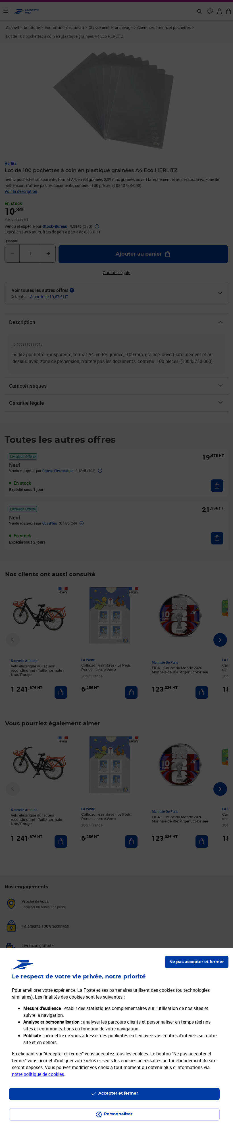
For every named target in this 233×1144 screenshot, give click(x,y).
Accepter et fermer (118, 1093)
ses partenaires (116, 990)
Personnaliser (118, 1114)
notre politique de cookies (38, 1074)
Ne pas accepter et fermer (196, 962)
